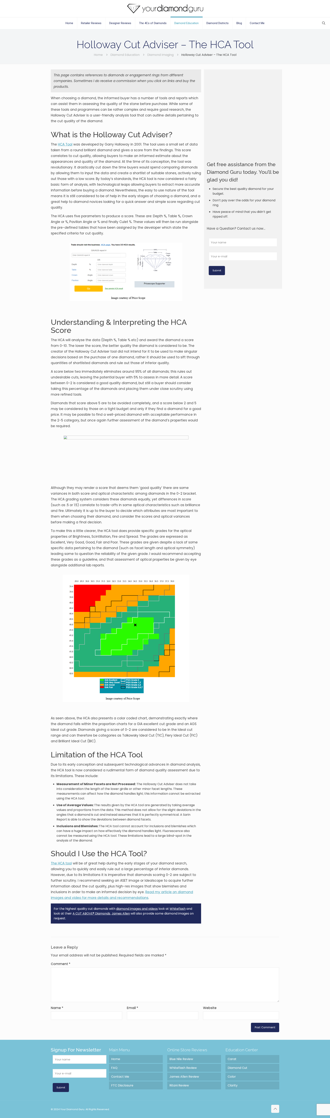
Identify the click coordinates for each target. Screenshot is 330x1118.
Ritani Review (179, 1085)
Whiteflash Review (183, 1068)
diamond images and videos (137, 909)
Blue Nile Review (181, 1059)
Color (232, 1076)
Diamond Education (125, 55)
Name (57, 1008)
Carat (232, 1059)
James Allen (121, 913)
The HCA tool (61, 863)
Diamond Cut (237, 1068)
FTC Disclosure (122, 1085)
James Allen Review (184, 1076)
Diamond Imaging (160, 55)
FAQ (114, 1068)
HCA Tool (65, 144)
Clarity (233, 1085)
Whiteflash (178, 909)
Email (132, 1008)
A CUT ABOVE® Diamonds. (92, 913)
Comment (60, 964)
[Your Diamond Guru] (165, 8)
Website (210, 1008)
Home (98, 55)
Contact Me (120, 1076)
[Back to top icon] (275, 1109)
